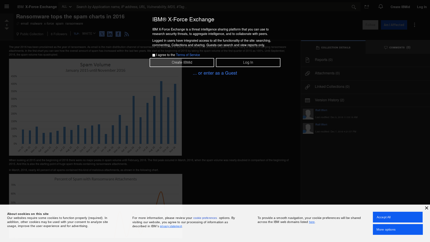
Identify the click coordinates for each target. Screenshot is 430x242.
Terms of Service (188, 54)
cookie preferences (205, 218)
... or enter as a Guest (215, 72)
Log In (248, 62)
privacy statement (171, 226)
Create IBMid (182, 62)
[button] (426, 208)
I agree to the (178, 54)
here (312, 222)
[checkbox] (153, 55)
